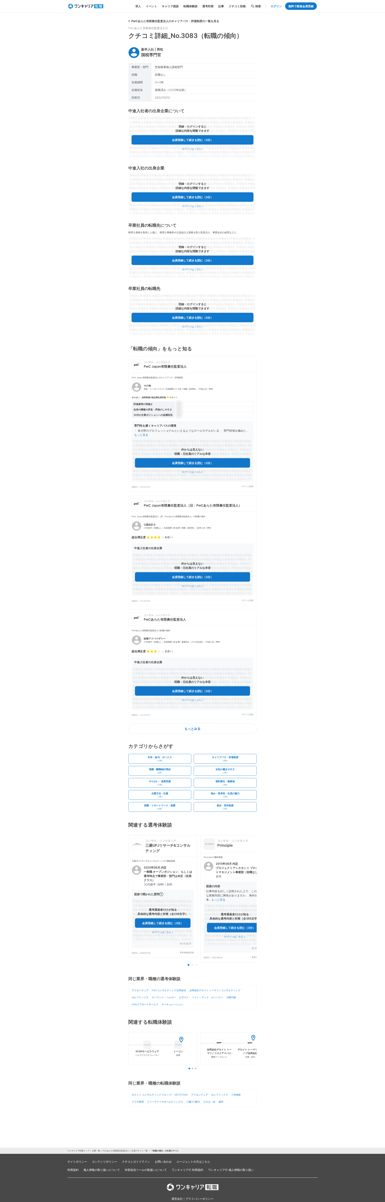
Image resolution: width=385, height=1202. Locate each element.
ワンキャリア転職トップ (78, 1150)
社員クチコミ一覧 (140, 1150)
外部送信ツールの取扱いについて (146, 1169)
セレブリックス (140, 997)
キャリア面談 (170, 6)
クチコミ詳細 (247, 486)
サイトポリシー (77, 1161)
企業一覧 (96, 1150)
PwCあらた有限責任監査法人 (116, 1150)
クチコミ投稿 (237, 6)
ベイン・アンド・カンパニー (207, 997)
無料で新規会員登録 (301, 6)
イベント (151, 6)
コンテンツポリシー (104, 1161)
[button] (192, 432)
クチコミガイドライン (136, 1161)
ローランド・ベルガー (164, 997)
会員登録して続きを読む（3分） (192, 140)
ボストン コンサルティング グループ (151, 1094)
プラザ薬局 (138, 1101)
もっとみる (192, 729)
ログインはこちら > (192, 148)
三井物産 (236, 1094)
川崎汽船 (231, 997)
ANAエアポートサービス (145, 1004)
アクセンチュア (140, 990)
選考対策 (208, 6)
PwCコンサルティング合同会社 (169, 990)
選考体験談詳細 (187, 952)
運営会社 (177, 1198)
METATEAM (181, 1094)
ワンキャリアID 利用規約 (187, 1169)
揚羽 (221, 1101)
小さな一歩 (209, 1101)
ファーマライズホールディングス (165, 1101)
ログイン (276, 6)
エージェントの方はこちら (193, 1161)
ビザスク (184, 997)
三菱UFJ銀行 (193, 1101)
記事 (221, 6)
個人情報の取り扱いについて (101, 1169)
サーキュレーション (172, 1004)
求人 (138, 6)
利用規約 (73, 1169)
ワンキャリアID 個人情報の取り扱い (231, 1169)
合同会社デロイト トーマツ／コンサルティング (214, 990)
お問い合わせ (163, 1161)
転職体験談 (190, 6)
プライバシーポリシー (199, 1198)
